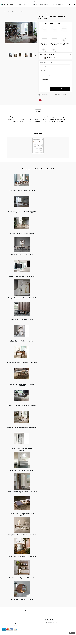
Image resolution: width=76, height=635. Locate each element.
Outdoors (40, 4)
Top (47, 57)
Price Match (42, 1)
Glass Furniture (20, 11)
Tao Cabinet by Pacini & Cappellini (21, 599)
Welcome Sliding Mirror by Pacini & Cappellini (22, 449)
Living (19, 4)
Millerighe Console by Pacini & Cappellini (22, 556)
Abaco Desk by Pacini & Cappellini (21, 341)
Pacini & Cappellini (43, 14)
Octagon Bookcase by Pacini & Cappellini (22, 298)
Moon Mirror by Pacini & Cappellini (22, 470)
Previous (3, 32)
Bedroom (46, 4)
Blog (63, 4)
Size (50, 23)
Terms (15, 625)
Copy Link (48, 97)
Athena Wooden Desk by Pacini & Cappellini (22, 362)
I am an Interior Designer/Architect (50, 86)
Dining (25, 4)
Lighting (53, 4)
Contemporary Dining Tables (12, 11)
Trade (48, 1)
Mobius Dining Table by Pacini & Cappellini (22, 212)
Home (5, 11)
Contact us (41, 98)
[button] (72, 4)
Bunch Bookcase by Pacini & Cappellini (22, 578)
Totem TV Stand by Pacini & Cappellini (22, 276)
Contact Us (17, 621)
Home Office (32, 4)
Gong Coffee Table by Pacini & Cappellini (22, 535)
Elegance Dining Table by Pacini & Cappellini (22, 427)
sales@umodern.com (57, 1)
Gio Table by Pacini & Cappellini (22, 255)
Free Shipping (34, 1)
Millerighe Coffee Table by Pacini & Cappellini (22, 514)
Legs (47, 54)
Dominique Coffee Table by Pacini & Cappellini (22, 384)
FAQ (15, 623)
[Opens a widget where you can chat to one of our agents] (72, 633)
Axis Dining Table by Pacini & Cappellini (22, 233)
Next (37, 53)
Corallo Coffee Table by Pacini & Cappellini (22, 405)
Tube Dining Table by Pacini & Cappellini (21, 190)
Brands (58, 4)
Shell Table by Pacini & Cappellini (22, 319)
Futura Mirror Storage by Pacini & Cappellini (22, 492)
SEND (60, 89)
